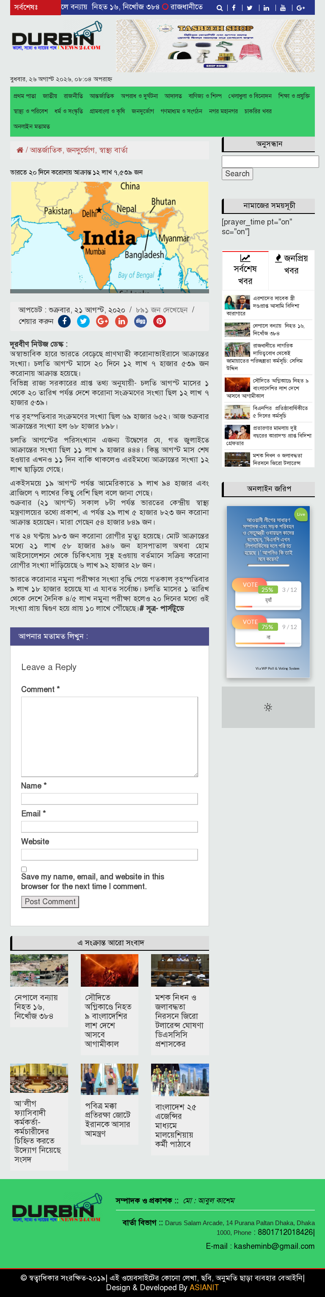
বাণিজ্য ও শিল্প (205, 96)
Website (35, 841)
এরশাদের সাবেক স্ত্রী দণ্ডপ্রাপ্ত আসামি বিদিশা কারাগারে (262, 306)
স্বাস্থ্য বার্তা (113, 150)
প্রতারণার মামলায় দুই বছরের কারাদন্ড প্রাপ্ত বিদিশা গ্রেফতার (268, 436)
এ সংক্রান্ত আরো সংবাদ (110, 942)
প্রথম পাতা (25, 96)
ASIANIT (204, 1287)
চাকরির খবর (258, 111)
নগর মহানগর (223, 111)
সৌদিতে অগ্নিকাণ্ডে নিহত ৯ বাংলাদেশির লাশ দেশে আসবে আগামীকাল (108, 1021)
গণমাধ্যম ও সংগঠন (181, 111)
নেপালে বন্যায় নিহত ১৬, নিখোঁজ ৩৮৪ (85, 6)
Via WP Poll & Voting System (277, 668)
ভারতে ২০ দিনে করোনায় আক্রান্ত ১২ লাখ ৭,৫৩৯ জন (76, 172)
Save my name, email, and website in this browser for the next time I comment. (92, 881)
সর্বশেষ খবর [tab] (245, 275)
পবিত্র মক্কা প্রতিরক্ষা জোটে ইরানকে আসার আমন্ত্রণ (107, 1119)
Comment (40, 689)
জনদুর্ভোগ (143, 111)
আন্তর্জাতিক (102, 96)
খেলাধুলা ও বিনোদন (250, 96)
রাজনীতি (73, 96)
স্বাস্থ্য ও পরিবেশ (31, 111)
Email (33, 813)
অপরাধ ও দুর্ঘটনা (139, 96)
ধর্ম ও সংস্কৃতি (69, 111)
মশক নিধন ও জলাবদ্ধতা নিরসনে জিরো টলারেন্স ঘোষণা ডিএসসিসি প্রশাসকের (179, 1021)
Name (34, 786)
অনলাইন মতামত (32, 126)
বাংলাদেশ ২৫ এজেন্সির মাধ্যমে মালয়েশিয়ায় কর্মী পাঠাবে (175, 1125)
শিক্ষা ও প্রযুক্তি (294, 96)
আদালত (173, 96)
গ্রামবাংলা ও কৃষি (107, 111)
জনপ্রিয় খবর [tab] (295, 264)
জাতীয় (50, 96)
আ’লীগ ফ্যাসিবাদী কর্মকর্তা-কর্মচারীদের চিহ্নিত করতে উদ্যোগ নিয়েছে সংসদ (37, 1131)
